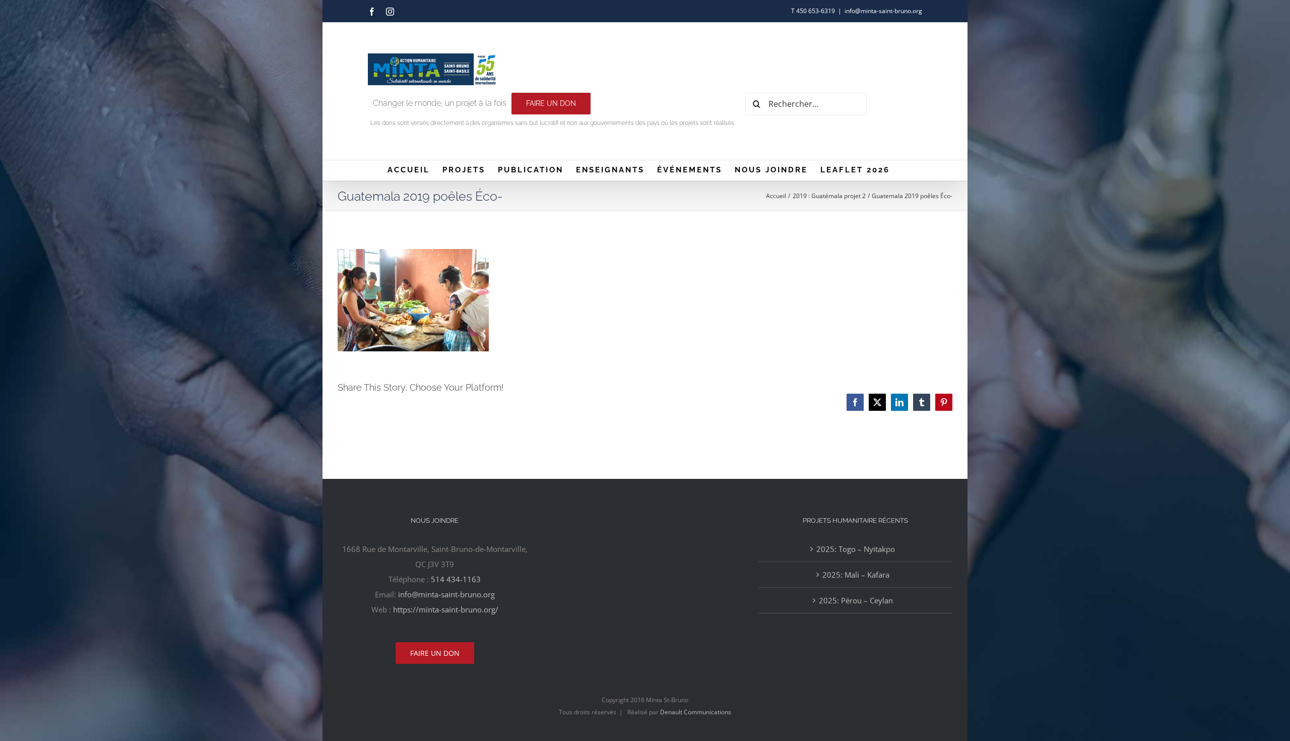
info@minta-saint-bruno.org (883, 11)
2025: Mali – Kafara (855, 575)
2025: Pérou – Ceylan (856, 600)
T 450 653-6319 (813, 11)
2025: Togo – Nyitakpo (855, 549)
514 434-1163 (456, 579)
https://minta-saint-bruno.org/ (445, 609)
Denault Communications (695, 712)
